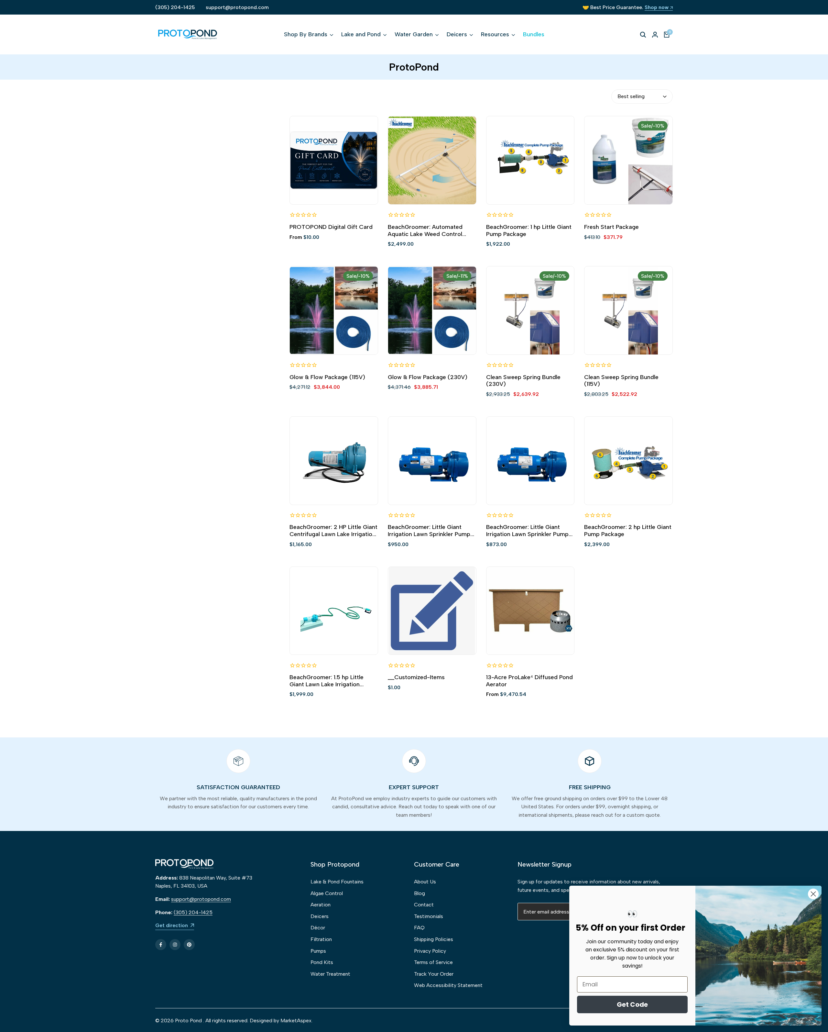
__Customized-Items (416, 677)
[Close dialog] (813, 894)
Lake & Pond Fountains (337, 882)
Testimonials (428, 916)
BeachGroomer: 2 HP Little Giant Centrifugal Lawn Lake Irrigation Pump (333, 531)
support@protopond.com (237, 7)
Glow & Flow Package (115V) (327, 377)
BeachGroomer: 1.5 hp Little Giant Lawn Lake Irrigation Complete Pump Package (326, 681)
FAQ (419, 928)
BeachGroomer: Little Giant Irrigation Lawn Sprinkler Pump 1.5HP (429, 531)
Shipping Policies (433, 939)
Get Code (632, 1004)
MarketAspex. (296, 1020)
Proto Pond (188, 1020)
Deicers (319, 916)
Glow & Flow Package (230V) (427, 377)
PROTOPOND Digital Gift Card (331, 227)
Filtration (321, 939)
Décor (317, 928)
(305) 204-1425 (175, 7)
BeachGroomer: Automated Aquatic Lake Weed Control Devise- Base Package (425, 231)
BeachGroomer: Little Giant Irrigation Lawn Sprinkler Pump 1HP (527, 531)
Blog (419, 893)
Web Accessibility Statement (448, 985)
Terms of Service (433, 962)
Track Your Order (433, 974)
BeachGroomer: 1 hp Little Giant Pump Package (529, 231)
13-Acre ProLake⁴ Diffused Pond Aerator (529, 681)
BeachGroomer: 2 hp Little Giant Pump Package (627, 531)
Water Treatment (330, 974)
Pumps (318, 951)
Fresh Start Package (611, 227)
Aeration (320, 905)
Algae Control (326, 893)
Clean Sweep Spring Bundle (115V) (621, 381)
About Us (425, 882)
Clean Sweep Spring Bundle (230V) (523, 381)
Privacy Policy (430, 951)
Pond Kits (321, 962)
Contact (424, 905)
